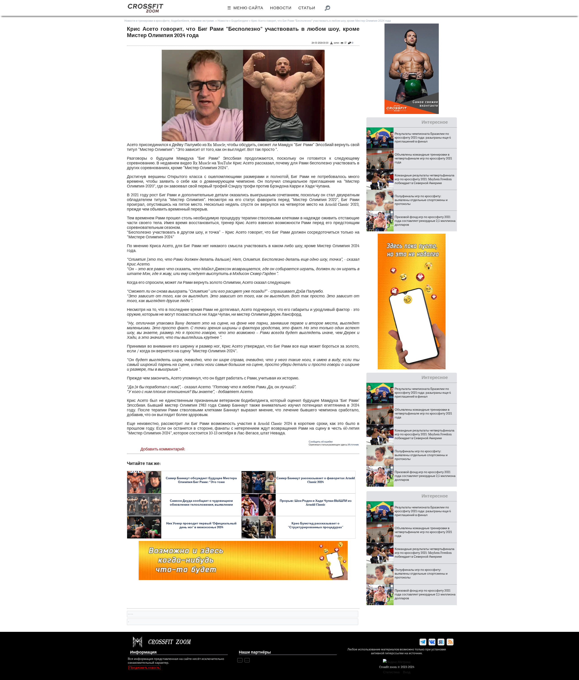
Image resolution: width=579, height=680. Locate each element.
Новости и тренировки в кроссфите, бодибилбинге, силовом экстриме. (169, 20)
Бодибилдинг (239, 20)
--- (240, 660)
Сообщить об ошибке (321, 441)
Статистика (391, 672)
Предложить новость (144, 668)
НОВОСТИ (281, 8)
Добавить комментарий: (162, 449)
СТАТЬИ (306, 8)
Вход (406, 672)
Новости (223, 20)
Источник (353, 444)
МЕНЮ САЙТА (248, 8)
